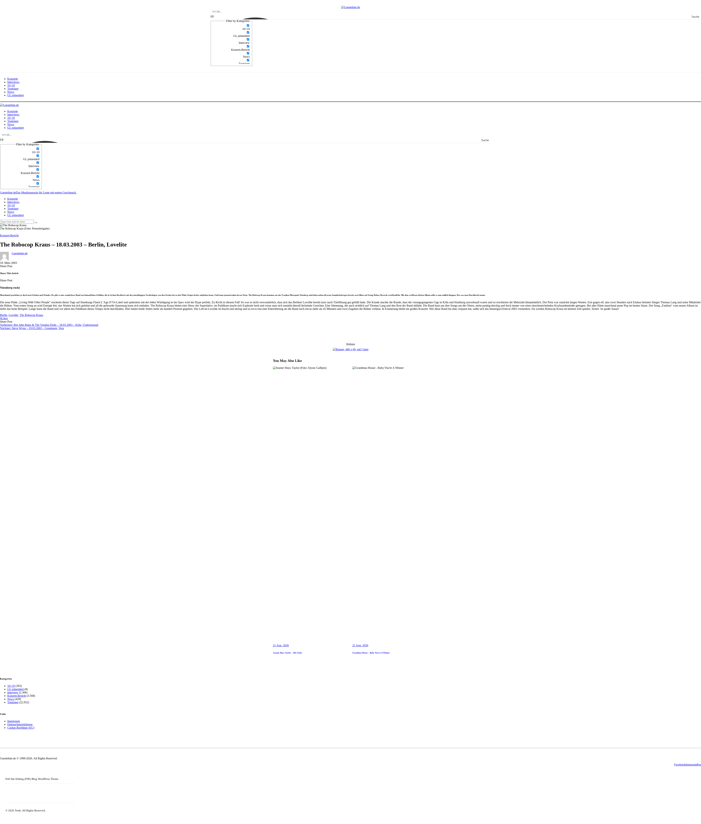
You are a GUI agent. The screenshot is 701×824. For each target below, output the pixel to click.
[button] (4, 318)
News (10, 699)
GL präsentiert (15, 689)
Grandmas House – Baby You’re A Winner (371, 653)
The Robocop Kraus (31, 315)
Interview (12, 692)
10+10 (11, 685)
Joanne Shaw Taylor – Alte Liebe (287, 653)
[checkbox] (231, 27)
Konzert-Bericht (9, 235)
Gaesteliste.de (20, 253)
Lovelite (13, 315)
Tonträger (12, 702)
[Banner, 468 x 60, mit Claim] (350, 349)
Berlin (3, 315)
